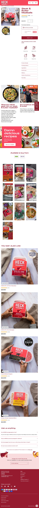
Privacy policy (3, 497)
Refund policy (3, 502)
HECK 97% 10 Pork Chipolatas (8, 285)
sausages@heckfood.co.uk (6, 475)
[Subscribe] (27, 463)
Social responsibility (5, 500)
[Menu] (36, 2)
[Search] (29, 2)
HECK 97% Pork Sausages (7, 329)
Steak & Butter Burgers (6, 373)
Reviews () (24, 16)
